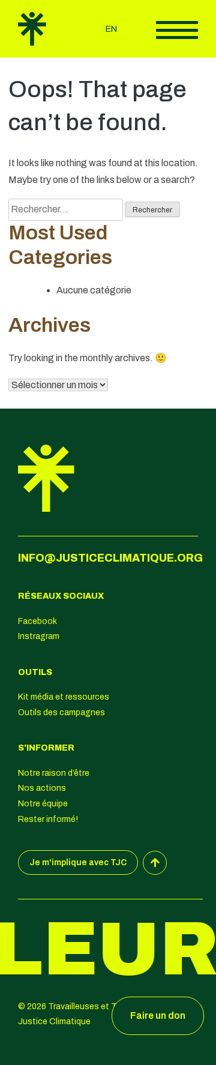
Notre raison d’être (53, 773)
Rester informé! (48, 819)
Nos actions (42, 788)
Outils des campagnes (61, 712)
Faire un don (157, 1015)
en (111, 29)
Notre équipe (43, 803)
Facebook (37, 621)
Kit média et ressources (63, 696)
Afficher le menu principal (177, 30)
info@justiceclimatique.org (110, 558)
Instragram (38, 636)
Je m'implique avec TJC (78, 862)
